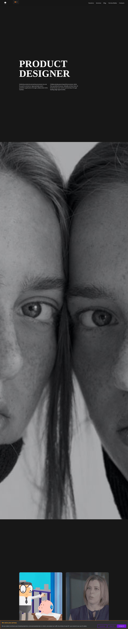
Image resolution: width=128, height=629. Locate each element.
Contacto (121, 3)
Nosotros (91, 3)
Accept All (121, 626)
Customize (102, 626)
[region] (64, 624)
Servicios (98, 3)
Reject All (112, 626)
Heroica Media (112, 3)
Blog (104, 3)
